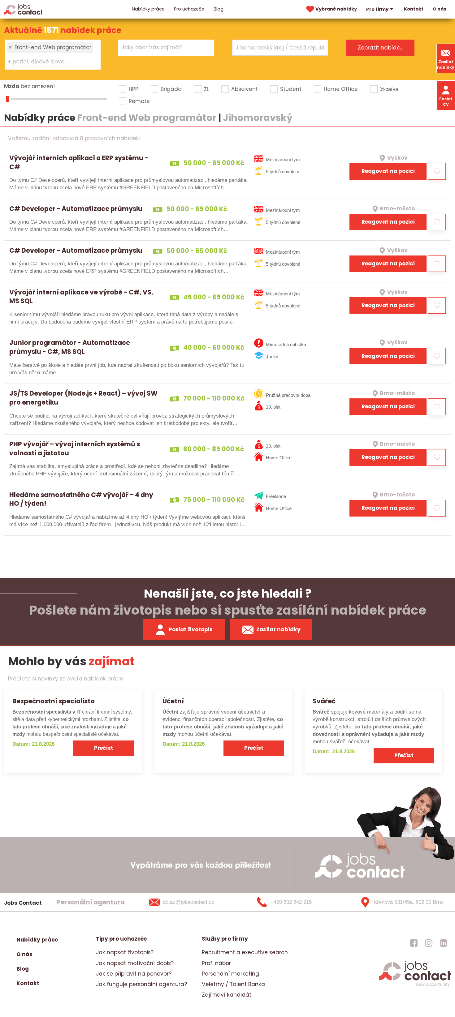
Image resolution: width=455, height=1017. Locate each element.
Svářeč (324, 701)
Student (290, 89)
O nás (439, 9)
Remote (139, 101)
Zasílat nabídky (445, 64)
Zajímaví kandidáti (227, 994)
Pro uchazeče (189, 9)
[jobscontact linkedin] (443, 942)
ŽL (206, 89)
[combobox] (53, 54)
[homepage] (415, 986)
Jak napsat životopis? (125, 952)
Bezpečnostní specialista (53, 701)
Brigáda (171, 89)
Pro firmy (377, 9)
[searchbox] (49, 62)
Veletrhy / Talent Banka (233, 984)
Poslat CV (446, 101)
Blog (218, 9)
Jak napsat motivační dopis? (135, 963)
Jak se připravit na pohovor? (133, 973)
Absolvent (244, 89)
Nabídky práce (148, 9)
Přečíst (103, 748)
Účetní (173, 701)
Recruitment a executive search (245, 952)
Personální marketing (230, 973)
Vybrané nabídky (336, 9)
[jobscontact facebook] (413, 942)
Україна (389, 89)
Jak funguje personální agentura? (141, 984)
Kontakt (413, 9)
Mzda (11, 86)
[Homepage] (23, 9)
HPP (133, 89)
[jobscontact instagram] (428, 942)
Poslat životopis (191, 629)
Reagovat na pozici (388, 171)
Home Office (341, 89)
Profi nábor (216, 963)
